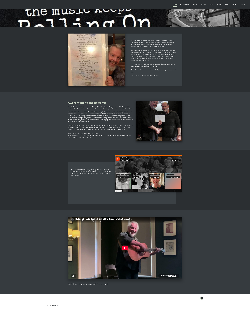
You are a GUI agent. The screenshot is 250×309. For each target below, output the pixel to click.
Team (227, 4)
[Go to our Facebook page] (201, 298)
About (175, 4)
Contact (242, 4)
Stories (203, 4)
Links (234, 4)
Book (211, 4)
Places (195, 4)
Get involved (184, 4)
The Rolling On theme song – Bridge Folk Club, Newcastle (88, 284)
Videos (219, 4)
